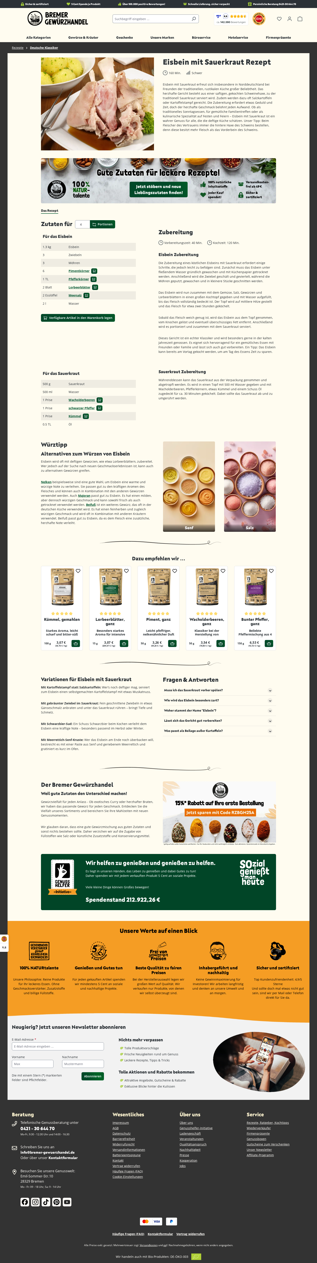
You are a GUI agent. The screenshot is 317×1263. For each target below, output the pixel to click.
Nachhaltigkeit (190, 1150)
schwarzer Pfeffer (82, 408)
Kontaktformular (63, 1158)
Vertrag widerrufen (126, 1166)
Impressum (121, 1123)
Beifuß (91, 505)
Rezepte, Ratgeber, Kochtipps (268, 1123)
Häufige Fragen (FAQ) (128, 1171)
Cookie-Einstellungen (128, 1177)
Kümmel (75, 416)
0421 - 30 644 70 (37, 1128)
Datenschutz (122, 1133)
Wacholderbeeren (82, 400)
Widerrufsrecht (124, 1144)
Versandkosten (149, 1245)
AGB (116, 1128)
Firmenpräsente (258, 1133)
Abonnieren (92, 1076)
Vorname (18, 1057)
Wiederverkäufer (259, 1128)
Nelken (46, 482)
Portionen (105, 224)
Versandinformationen (129, 1150)
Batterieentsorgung (127, 1155)
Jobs (183, 1166)
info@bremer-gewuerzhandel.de (47, 1152)
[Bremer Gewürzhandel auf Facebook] (24, 1202)
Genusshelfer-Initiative (196, 1128)
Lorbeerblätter (79, 287)
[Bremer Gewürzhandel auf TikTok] (46, 1202)
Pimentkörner (79, 271)
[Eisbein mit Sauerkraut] (97, 103)
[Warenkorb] (300, 18)
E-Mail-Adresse (24, 1039)
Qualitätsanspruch (193, 1144)
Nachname (70, 1057)
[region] (97, 103)
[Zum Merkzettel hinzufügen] (78, 570)
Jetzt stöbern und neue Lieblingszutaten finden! (158, 189)
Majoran (84, 496)
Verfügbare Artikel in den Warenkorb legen (80, 318)
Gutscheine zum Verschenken (268, 1144)
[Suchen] (194, 18)
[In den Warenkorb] (94, 271)
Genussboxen (256, 1139)
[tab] (49, 211)
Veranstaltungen (192, 1139)
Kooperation (188, 1160)
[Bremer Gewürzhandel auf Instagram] (35, 1202)
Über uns (186, 1123)
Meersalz (75, 295)
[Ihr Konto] (289, 18)
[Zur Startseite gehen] (58, 18)
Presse (184, 1155)
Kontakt (118, 1160)
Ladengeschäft (190, 1133)
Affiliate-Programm (260, 1155)
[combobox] (151, 18)
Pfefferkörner (79, 279)
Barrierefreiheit (124, 1139)
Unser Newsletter (259, 1150)
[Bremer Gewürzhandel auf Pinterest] (56, 1202)
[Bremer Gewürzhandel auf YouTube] (67, 1202)
